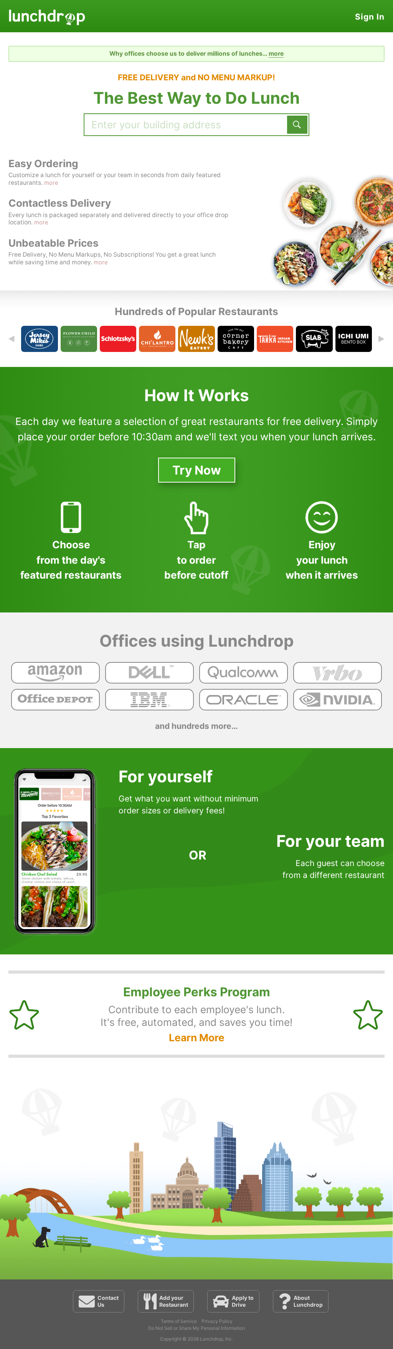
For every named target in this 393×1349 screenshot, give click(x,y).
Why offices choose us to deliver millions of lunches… (196, 53)
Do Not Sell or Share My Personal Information (196, 1328)
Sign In (370, 17)
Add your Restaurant (173, 1301)
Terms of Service (179, 1321)
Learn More (197, 1038)
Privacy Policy (217, 1321)
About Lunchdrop (308, 1301)
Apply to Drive (243, 1301)
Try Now (196, 470)
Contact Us (108, 1301)
